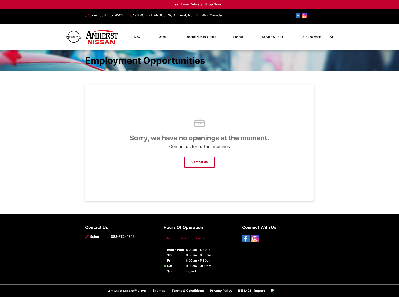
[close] (224, 3)
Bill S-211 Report (251, 290)
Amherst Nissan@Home (200, 36)
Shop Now (212, 4)
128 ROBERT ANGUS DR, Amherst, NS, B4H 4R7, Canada (177, 15)
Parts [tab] (200, 238)
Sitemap (159, 290)
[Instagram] (304, 15)
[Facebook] (298, 15)
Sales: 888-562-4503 (106, 15)
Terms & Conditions (188, 290)
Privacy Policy (221, 290)
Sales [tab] (168, 238)
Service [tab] (184, 238)
